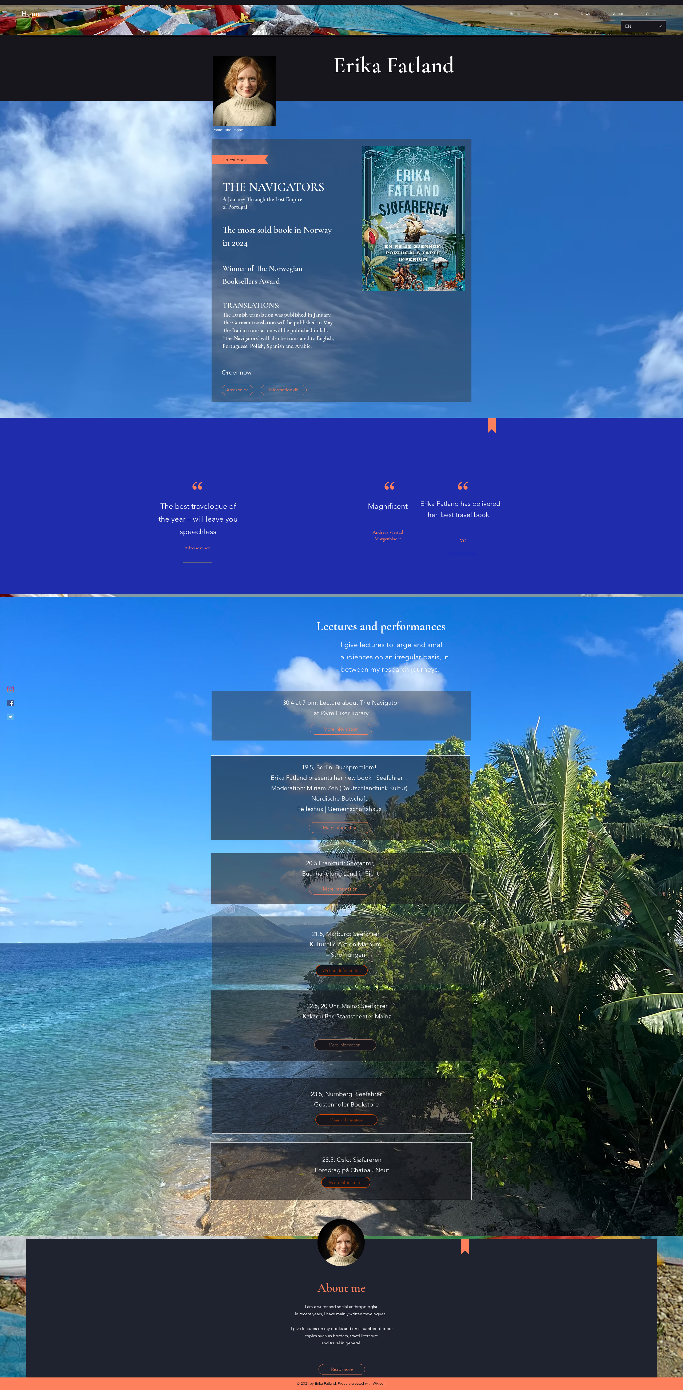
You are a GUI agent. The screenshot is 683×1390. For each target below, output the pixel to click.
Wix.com (379, 1383)
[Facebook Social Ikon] (10, 703)
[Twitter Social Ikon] (10, 717)
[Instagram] (10, 689)
